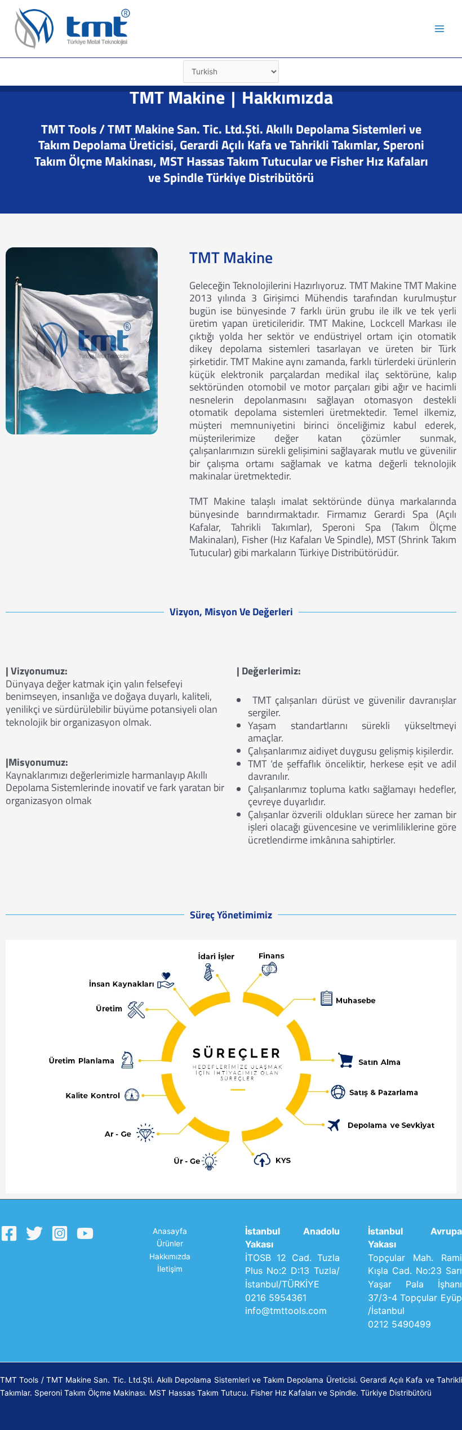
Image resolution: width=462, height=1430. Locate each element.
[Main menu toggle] (439, 29)
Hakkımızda (169, 1256)
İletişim (170, 1268)
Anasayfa (170, 1231)
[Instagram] (59, 1233)
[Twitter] (34, 1233)
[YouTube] (85, 1233)
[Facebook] (9, 1233)
